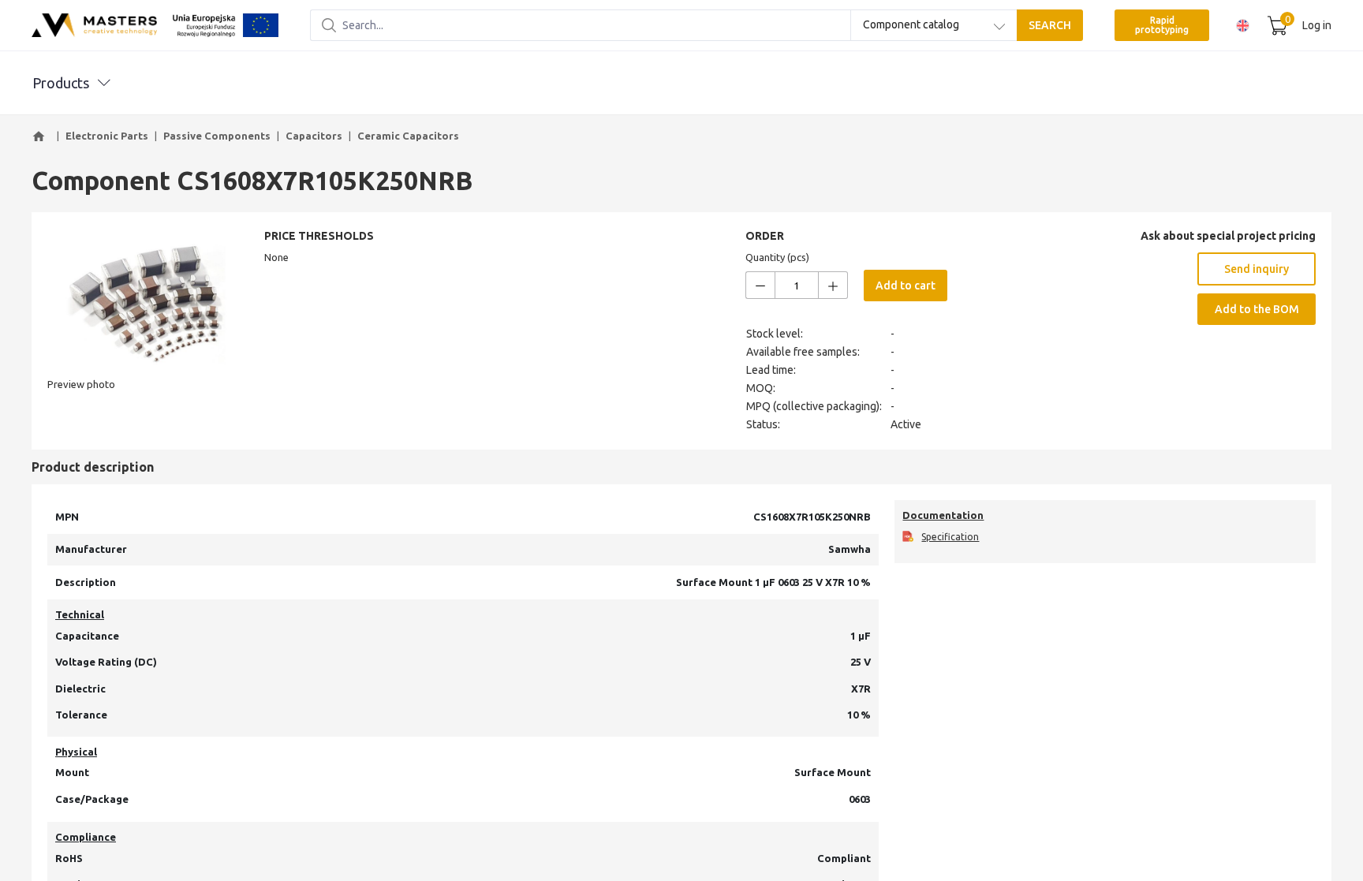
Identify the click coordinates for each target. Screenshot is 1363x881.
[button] (41, 136)
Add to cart (905, 285)
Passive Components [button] (217, 135)
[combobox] (934, 25)
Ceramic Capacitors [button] (408, 135)
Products (60, 83)
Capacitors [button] (314, 135)
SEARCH (1050, 25)
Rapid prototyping (1162, 25)
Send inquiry (1256, 269)
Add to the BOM (1257, 309)
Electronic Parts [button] (106, 135)
